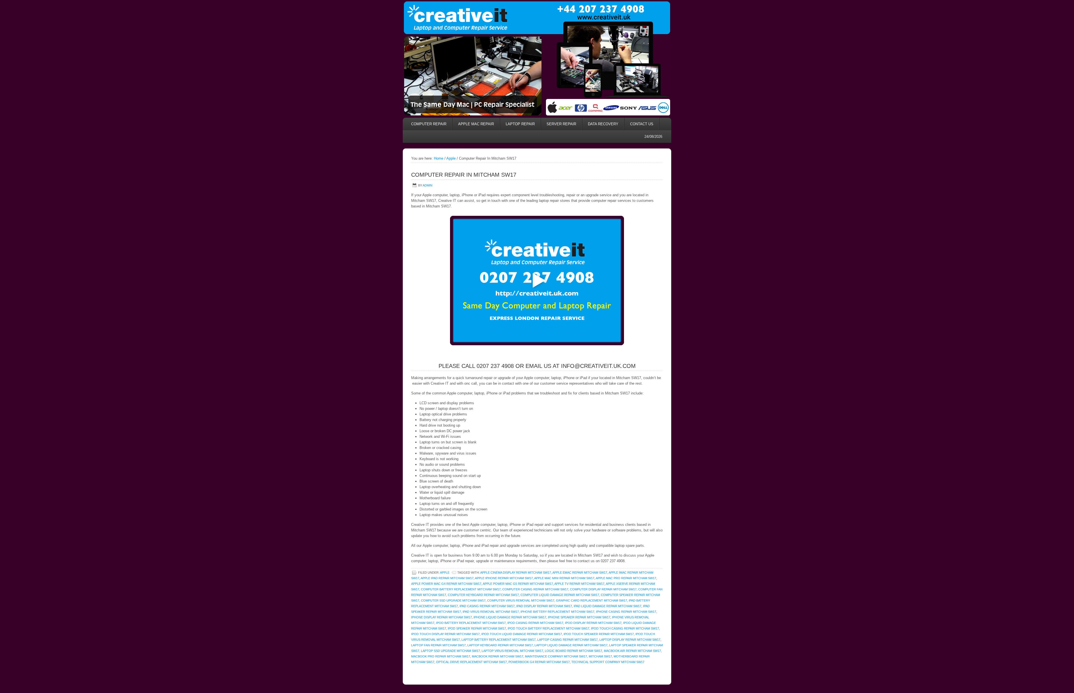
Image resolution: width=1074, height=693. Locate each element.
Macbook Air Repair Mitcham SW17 (632, 650)
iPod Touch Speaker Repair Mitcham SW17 (599, 634)
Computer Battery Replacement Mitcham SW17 (461, 589)
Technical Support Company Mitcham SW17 (607, 662)
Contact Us (641, 124)
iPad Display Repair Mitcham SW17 (544, 606)
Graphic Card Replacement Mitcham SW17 (591, 600)
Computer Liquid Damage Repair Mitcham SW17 (559, 595)
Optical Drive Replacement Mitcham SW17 (471, 662)
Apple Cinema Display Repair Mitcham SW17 (515, 572)
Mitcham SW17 (600, 656)
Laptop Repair (520, 124)
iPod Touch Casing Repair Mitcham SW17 (625, 628)
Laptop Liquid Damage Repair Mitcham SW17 (570, 645)
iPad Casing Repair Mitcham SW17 (487, 606)
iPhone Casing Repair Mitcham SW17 (626, 611)
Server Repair (561, 124)
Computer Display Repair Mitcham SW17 (603, 589)
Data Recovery (600, 124)
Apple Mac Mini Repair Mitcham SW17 (564, 578)
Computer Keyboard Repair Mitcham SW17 (483, 595)
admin (427, 185)
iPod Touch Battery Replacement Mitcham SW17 (548, 628)
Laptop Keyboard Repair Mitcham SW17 (500, 645)
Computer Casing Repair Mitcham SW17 (535, 589)
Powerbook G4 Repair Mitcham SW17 (539, 662)
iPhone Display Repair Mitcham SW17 (441, 617)
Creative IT (537, 17)
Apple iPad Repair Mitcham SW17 (447, 578)
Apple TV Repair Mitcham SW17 (579, 583)
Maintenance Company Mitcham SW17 (556, 656)
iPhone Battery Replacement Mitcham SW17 (557, 611)
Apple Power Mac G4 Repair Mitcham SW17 (446, 583)
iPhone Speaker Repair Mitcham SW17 (579, 617)
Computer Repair (428, 124)
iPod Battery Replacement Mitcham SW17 (471, 623)
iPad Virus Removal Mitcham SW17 (491, 611)
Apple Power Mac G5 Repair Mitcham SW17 (518, 583)
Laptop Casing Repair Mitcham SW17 (567, 639)
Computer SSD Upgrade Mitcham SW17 (453, 600)
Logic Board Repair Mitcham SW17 (573, 650)
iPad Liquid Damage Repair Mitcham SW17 (607, 606)
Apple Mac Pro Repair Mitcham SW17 (626, 578)
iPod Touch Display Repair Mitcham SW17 (445, 634)
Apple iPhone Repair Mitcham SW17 (504, 578)
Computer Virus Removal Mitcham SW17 (520, 600)
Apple (444, 572)
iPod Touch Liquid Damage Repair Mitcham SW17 (521, 634)
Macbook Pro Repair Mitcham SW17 (440, 656)
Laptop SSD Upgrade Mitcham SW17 (450, 650)
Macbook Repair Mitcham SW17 (497, 656)
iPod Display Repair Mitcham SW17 (593, 623)
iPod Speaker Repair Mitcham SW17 (477, 628)
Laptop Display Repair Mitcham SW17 (629, 639)
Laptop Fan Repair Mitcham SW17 (438, 645)
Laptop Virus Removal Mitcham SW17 (512, 650)
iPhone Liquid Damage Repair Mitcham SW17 (510, 617)
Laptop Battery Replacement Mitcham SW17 (498, 639)
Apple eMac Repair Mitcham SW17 (579, 572)
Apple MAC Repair (476, 124)
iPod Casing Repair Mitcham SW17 (535, 623)
